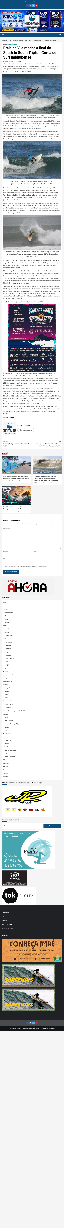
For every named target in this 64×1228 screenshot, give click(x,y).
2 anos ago (17, 61)
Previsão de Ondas (8, 701)
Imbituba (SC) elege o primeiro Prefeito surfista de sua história (17, 444)
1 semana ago (46, 482)
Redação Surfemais (9, 61)
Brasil (41, 472)
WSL (4, 602)
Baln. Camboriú (10, 658)
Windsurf (7, 747)
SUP (5, 753)
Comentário (7, 528)
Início (3, 917)
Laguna (8, 652)
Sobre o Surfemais (7, 924)
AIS (4, 502)
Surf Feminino (8, 635)
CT (5, 606)
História (6, 694)
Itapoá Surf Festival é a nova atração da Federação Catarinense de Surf (14, 508)
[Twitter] (33, 5)
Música (6, 691)
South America (8, 612)
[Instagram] (30, 5)
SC (16, 44)
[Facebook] (27, 5)
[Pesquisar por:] (23, 826)
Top (14, 472)
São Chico (8, 655)
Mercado (45, 472)
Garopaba (8, 645)
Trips (5, 678)
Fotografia (7, 688)
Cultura (5, 684)
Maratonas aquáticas (10, 750)
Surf (5, 730)
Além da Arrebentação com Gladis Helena (15, 711)
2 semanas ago (16, 511)
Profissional (7, 629)
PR (5, 668)
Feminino (7, 622)
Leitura (6, 697)
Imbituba (12, 44)
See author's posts (26, 430)
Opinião (5, 714)
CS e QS (6, 609)
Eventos (8, 44)
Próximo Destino (9, 675)
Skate (6, 717)
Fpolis (7, 661)
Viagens (5, 671)
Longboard (7, 740)
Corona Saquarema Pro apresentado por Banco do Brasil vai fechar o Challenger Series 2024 (48, 444)
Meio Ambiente (7, 681)
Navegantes (9, 642)
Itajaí (7, 665)
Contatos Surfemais (7, 928)
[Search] (60, 34)
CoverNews (43, 1028)
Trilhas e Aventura (9, 756)
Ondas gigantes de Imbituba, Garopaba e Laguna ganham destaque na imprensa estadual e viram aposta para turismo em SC (46, 479)
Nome (5, 551)
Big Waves (36, 472)
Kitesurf (6, 743)
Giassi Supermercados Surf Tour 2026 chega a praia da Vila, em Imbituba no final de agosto (16, 478)
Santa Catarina (8, 704)
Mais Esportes (7, 733)
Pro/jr (6, 619)
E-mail (35, 551)
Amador (6, 632)
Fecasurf (12, 502)
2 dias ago (15, 480)
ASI (4, 44)
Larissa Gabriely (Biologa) (13, 724)
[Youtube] (36, 5)
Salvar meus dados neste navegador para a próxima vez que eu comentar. (26, 566)
